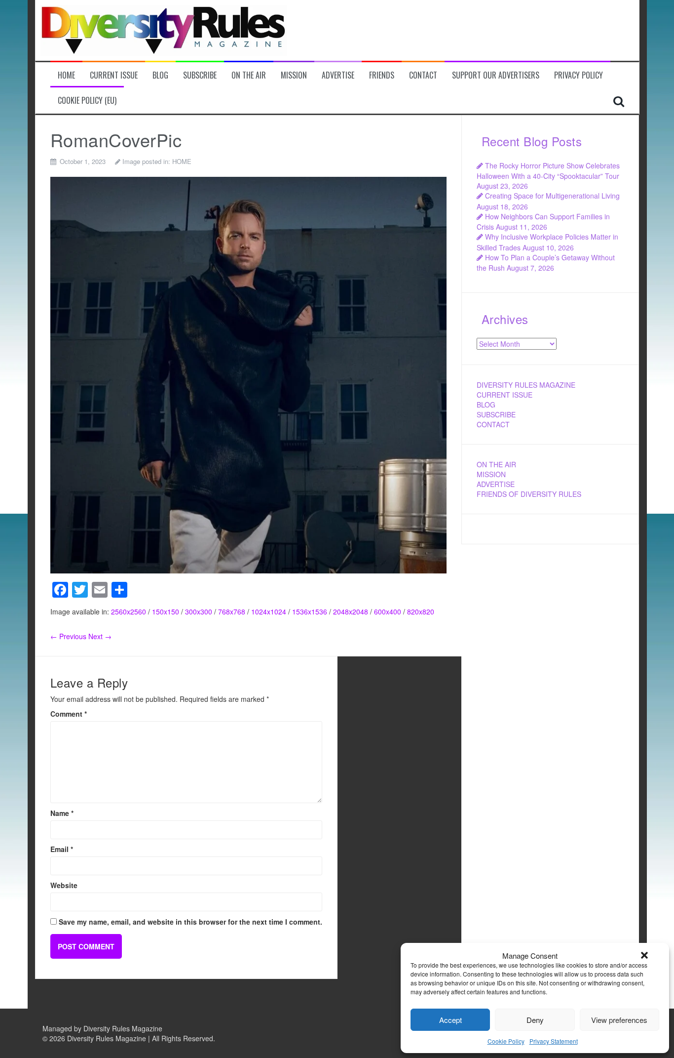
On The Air (248, 75)
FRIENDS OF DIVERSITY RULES (529, 494)
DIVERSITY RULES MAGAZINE (526, 385)
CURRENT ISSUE (504, 395)
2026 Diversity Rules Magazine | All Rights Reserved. (132, 1038)
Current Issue (114, 75)
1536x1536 (309, 611)
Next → (100, 636)
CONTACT (493, 424)
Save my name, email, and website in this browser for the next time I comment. (190, 922)
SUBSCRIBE (496, 414)
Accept (450, 1020)
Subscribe (200, 75)
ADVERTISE (496, 484)
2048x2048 (350, 611)
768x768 (231, 611)
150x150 (165, 611)
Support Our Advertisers (495, 75)
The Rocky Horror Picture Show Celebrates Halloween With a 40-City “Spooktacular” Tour (548, 171)
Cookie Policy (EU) (87, 100)
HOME (181, 161)
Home (66, 75)
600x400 (387, 611)
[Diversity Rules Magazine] (163, 29)
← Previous (68, 636)
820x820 (420, 611)
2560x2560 (128, 611)
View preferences (619, 1020)
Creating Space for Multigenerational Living (552, 196)
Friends (381, 75)
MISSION (491, 474)
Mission (294, 75)
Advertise (338, 75)
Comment (68, 714)
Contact (423, 75)
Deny (535, 1020)
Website (63, 885)
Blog (160, 75)
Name (62, 813)
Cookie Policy (505, 1041)
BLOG (486, 404)
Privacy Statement (553, 1041)
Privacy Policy (578, 75)
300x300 (198, 611)
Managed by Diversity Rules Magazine (102, 1028)
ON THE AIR (496, 464)
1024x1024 (268, 611)
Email (61, 849)
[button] (644, 955)
